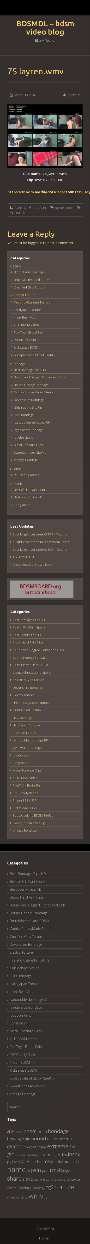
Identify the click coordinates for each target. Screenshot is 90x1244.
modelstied (73, 1161)
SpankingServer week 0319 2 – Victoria (40, 534)
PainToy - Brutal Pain (30, 207)
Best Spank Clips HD (28, 497)
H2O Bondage (24, 415)
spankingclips (54, 1179)
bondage (58, 1131)
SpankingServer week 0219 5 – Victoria (40, 549)
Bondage (19, 364)
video (11, 1197)
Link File (36, 1161)
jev (14, 1161)
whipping (22, 1197)
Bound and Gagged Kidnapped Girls (39, 377)
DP (71, 1138)
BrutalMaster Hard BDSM (31, 280)
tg (43, 1187)
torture (64, 1187)
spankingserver (71, 1179)
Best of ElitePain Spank (30, 490)
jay (9, 1162)
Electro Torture (25, 295)
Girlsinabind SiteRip (28, 407)
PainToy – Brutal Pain (29, 332)
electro (15, 1146)
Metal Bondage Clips (28, 445)
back (19, 1132)
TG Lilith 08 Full (23, 557)
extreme (57, 1146)
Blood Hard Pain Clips (29, 272)
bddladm (73, 95)
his (64, 1154)
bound (38, 1138)
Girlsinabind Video (28, 1155)
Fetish (17, 469)
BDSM (17, 266)
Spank (17, 484)
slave (27, 1179)
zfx (46, 1197)
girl (10, 1154)
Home (44, 1238)
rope (66, 1171)
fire (72, 1147)
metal (48, 1161)
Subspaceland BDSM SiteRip (34, 355)
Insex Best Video (25, 317)
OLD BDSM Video (26, 325)
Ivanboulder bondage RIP (32, 422)
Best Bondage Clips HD (30, 370)
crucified (61, 1139)
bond (42, 1131)
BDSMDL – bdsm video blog (45, 27)
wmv (69, 207)
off (28, 1171)
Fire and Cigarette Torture (32, 302)
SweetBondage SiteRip (30, 452)
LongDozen (22, 505)
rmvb (56, 1169)
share (14, 1178)
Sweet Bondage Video (24, 1188)
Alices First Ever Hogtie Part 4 (33, 564)
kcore (23, 1161)
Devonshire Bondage (29, 400)
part (45, 1170)
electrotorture (35, 1147)
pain (36, 1170)
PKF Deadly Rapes (26, 475)
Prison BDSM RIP (26, 340)
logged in (35, 243)
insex (74, 1154)
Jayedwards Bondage (28, 430)
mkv (59, 1161)
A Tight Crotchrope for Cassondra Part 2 (41, 542)
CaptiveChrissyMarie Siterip (33, 392)
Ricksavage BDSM (26, 347)
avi (10, 1131)
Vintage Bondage (26, 460)
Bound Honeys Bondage (31, 385)
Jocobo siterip (24, 437)
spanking (39, 1179)
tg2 (50, 1187)
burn (50, 1139)
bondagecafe (18, 1138)
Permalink (17, 212)
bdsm (30, 1131)
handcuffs (51, 1154)
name (59, 207)
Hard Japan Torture (27, 310)
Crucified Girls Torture (30, 287)
